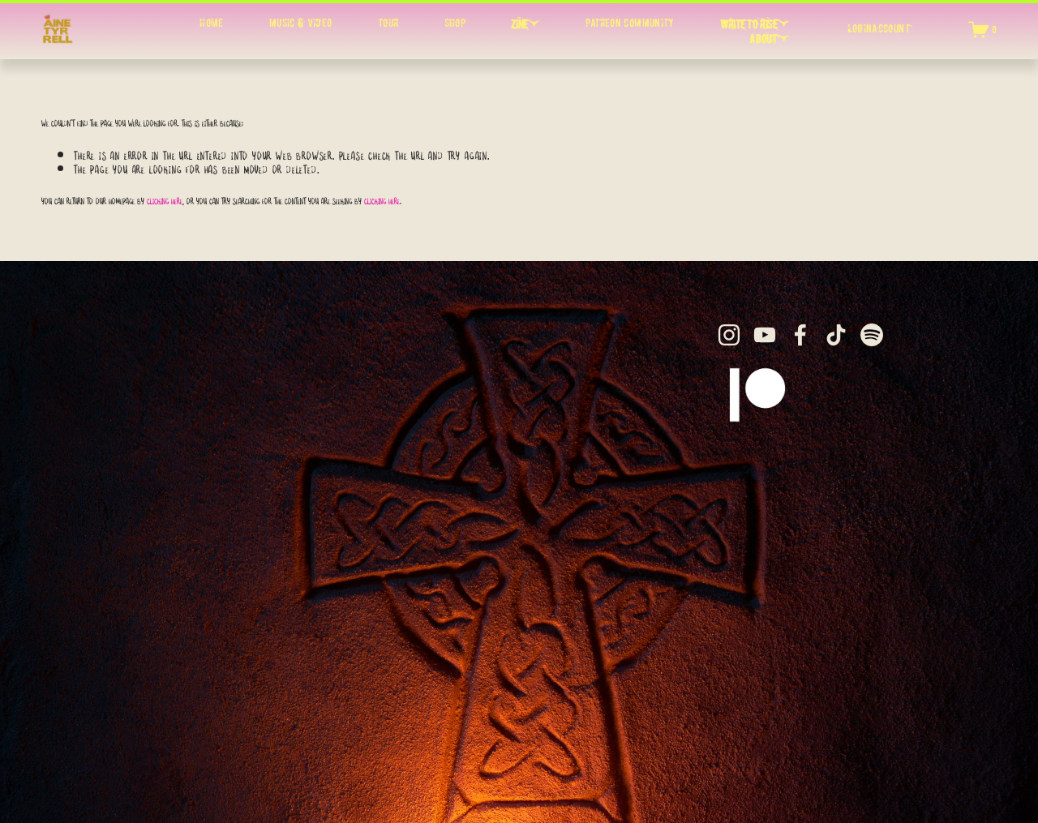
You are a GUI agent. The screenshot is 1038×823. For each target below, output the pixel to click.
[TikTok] (836, 335)
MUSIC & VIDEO (300, 23)
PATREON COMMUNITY (630, 23)
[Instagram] (729, 335)
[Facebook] (800, 335)
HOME (211, 23)
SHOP (454, 23)
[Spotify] (871, 335)
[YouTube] (764, 335)
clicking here (164, 199)
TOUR (388, 23)
